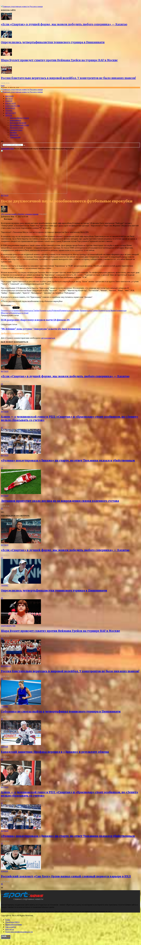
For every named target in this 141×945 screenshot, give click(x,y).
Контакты (9, 929)
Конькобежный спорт (19, 125)
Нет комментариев (29, 214)
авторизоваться (48, 338)
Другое (8, 115)
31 (2, 508)
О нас (7, 919)
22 (2, 384)
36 (2, 638)
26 (2, 598)
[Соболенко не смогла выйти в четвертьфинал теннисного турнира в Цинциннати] (21, 704)
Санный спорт (16, 130)
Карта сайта (10, 927)
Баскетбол (10, 103)
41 (2, 427)
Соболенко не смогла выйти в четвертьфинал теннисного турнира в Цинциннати (61, 711)
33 (2, 719)
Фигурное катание (18, 123)
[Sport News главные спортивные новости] (23, 900)
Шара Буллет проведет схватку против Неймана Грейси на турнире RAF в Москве (59, 60)
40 (2, 679)
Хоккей (8, 101)
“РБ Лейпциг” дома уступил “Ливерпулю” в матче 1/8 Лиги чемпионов (41, 329)
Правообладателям (13, 924)
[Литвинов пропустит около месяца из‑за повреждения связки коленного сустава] (21, 493)
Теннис (9, 110)
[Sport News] (22, 6)
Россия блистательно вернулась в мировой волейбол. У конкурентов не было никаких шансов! (68, 78)
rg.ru (13, 305)
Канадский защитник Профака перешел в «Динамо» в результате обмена (55, 752)
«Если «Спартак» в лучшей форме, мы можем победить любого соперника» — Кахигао (64, 24)
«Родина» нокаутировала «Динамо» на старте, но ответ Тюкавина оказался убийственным (68, 460)
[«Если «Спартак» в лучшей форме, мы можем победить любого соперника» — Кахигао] (6, 19)
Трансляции (15, 137)
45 (2, 884)
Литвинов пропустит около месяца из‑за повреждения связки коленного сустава (60, 501)
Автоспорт (10, 113)
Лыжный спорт (17, 127)
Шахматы (14, 135)
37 (2, 468)
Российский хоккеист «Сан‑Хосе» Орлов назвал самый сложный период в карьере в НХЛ (66, 876)
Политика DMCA (12, 922)
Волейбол (10, 108)
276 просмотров (8, 214)
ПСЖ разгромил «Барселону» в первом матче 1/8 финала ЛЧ (35, 320)
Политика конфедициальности (19, 932)
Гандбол (13, 132)
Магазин (9, 96)
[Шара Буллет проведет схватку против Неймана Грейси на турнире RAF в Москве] (6, 55)
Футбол (9, 98)
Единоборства (12, 106)
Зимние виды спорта (19, 118)
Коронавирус (15, 120)
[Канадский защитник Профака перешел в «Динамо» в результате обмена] (21, 744)
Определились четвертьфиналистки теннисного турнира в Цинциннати (53, 42)
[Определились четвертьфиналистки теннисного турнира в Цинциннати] (6, 37)
